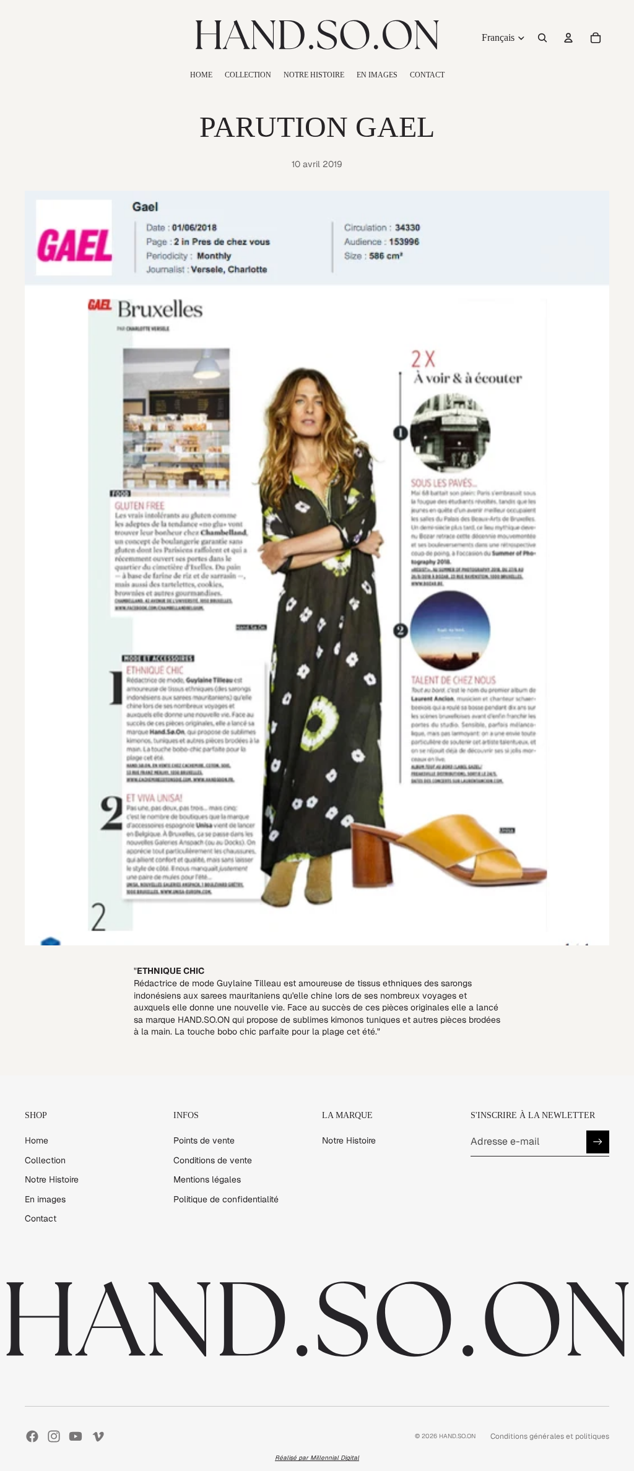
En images (45, 1199)
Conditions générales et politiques (549, 1436)
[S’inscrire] (597, 1141)
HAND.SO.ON (457, 1436)
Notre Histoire (52, 1179)
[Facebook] (32, 1436)
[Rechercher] (542, 37)
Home (36, 1140)
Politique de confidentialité (226, 1199)
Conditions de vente (212, 1160)
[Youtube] (75, 1436)
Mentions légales (207, 1179)
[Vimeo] (97, 1436)
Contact (40, 1218)
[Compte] (568, 37)
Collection (45, 1160)
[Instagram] (53, 1436)
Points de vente (204, 1140)
